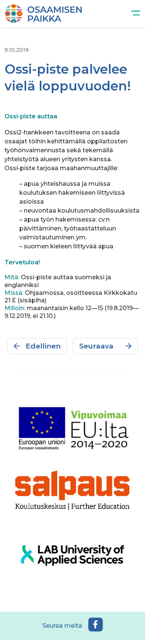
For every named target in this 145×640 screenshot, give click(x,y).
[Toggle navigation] (136, 13)
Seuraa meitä (62, 625)
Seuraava (96, 345)
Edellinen (43, 345)
